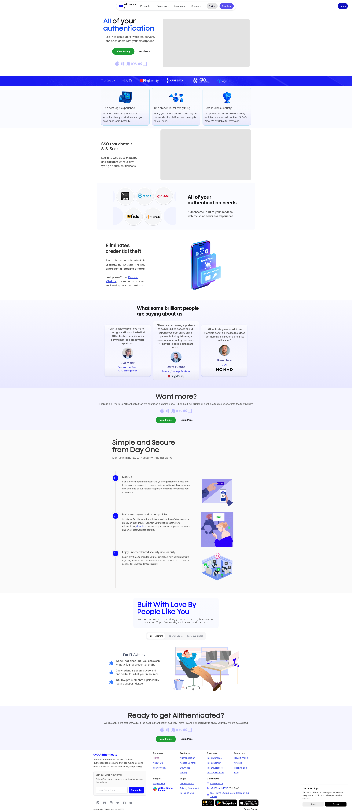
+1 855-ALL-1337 (219, 788)
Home (156, 758)
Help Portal (159, 783)
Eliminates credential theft (123, 248)
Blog (236, 772)
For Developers (215, 767)
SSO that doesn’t (117, 144)
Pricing (183, 772)
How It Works (241, 758)
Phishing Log (240, 767)
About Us (158, 762)
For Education (214, 762)
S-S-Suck (110, 148)
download (141, 526)
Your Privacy (159, 767)
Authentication (187, 758)
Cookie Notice (187, 783)
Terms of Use (187, 793)
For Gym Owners (215, 772)
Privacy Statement (189, 788)
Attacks (238, 762)
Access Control (188, 762)
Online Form (216, 783)
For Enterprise (214, 758)
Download (185, 767)
